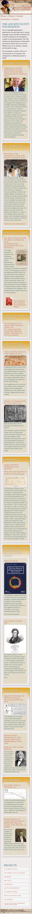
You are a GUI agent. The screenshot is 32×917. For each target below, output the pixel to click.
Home (4, 16)
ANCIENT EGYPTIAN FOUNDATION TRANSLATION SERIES (14, 904)
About (11, 16)
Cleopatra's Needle (11, 892)
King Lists (7, 880)
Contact (15, 19)
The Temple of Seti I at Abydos (14, 873)
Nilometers (8, 884)
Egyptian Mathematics (12, 888)
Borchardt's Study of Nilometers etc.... (12, 786)
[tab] (16, 873)
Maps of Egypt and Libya (12, 895)
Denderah (7, 877)
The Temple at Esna (10, 869)
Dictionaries (8, 899)
